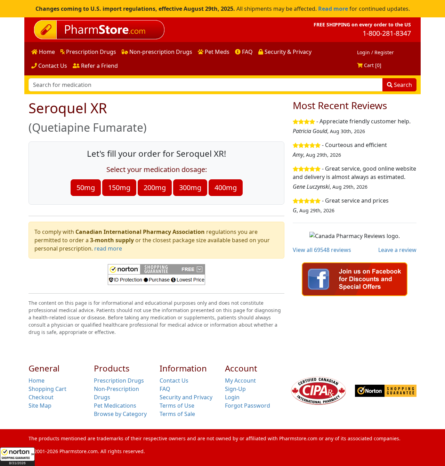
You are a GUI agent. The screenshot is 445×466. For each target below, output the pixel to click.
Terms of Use (177, 405)
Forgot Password (247, 405)
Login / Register (375, 52)
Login (232, 397)
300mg (190, 187)
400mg (226, 187)
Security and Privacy (186, 397)
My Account (240, 380)
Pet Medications (115, 405)
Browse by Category (120, 414)
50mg (85, 187)
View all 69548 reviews (322, 250)
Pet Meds (216, 52)
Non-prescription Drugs (160, 52)
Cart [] (372, 65)
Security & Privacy (287, 52)
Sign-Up (235, 389)
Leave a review (397, 250)
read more (108, 248)
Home (46, 52)
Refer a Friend (99, 66)
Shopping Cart (47, 389)
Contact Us (52, 66)
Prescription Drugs (90, 52)
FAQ (247, 52)
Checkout (41, 397)
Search (402, 85)
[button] (17, 456)
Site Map (40, 405)
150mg (119, 187)
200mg (155, 187)
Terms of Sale (177, 414)
